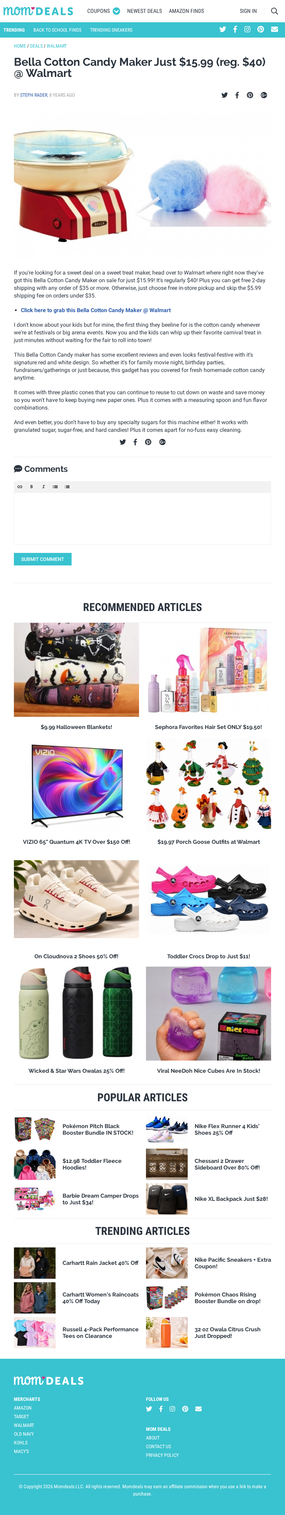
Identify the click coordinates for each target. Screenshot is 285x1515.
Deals (36, 46)
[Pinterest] (250, 95)
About (153, 1438)
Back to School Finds (57, 30)
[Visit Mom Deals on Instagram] (247, 30)
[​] (142, 518)
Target (21, 1416)
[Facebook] (237, 95)
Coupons (98, 11)
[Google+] (264, 95)
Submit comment (42, 559)
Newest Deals (144, 11)
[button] (20, 486)
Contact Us (158, 1446)
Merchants (27, 1399)
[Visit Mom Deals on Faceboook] (235, 30)
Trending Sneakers (111, 30)
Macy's (21, 1451)
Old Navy (24, 1434)
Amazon (23, 1408)
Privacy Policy (162, 1455)
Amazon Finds (186, 11)
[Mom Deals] (38, 11)
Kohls (20, 1442)
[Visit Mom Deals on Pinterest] (261, 30)
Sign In (248, 11)
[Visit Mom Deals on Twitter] (223, 30)
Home (20, 46)
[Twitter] (225, 95)
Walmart (57, 46)
